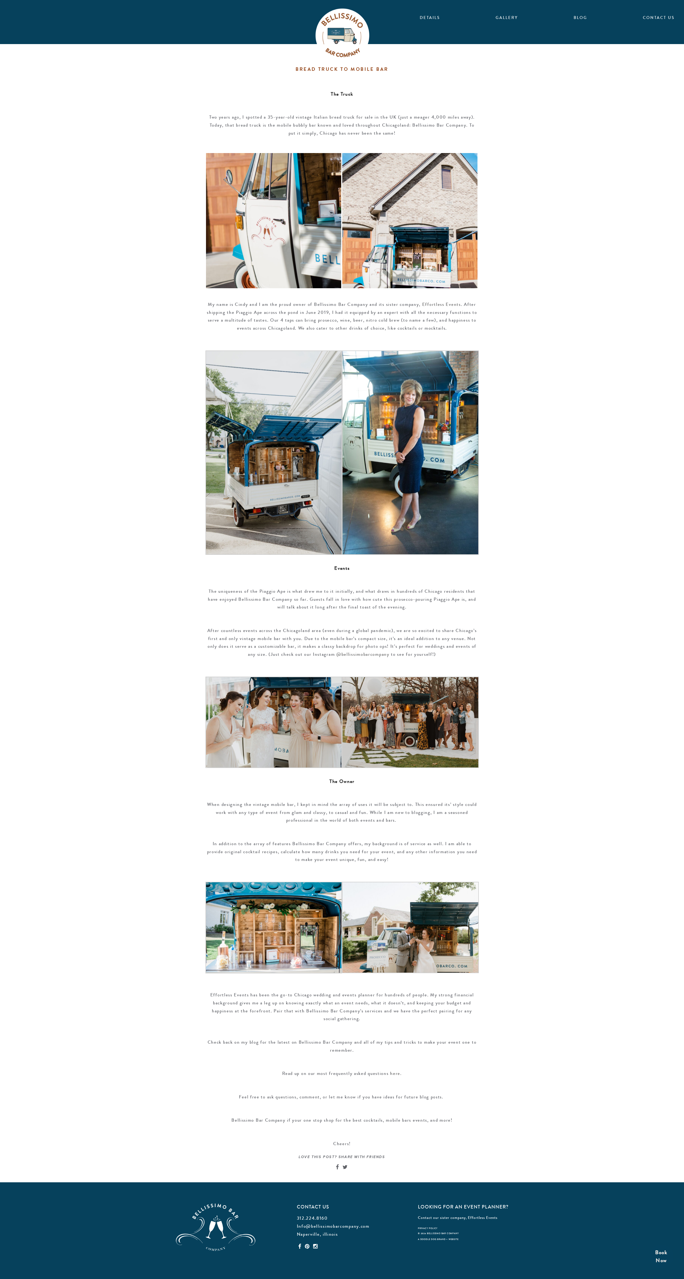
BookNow (661, 1256)
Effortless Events (483, 1217)
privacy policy (428, 1228)
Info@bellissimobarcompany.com (333, 1226)
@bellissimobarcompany (363, 654)
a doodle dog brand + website (438, 1239)
